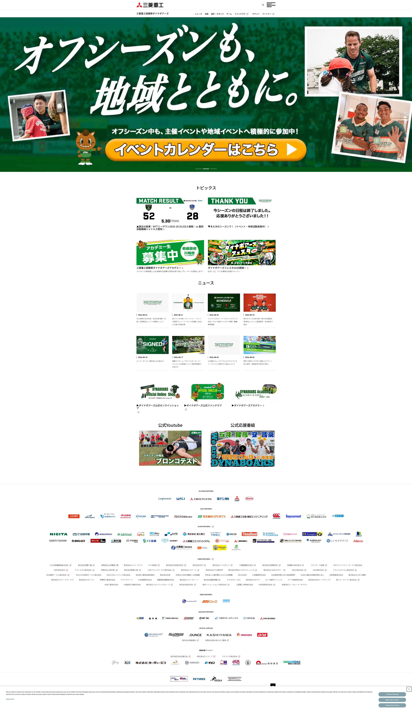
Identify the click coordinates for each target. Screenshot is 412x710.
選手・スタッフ (217, 13)
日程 (206, 13)
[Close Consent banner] (409, 689)
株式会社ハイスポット (221, 565)
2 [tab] (206, 168)
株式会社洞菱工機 (85, 565)
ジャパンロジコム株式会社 (343, 570)
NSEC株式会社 (59, 570)
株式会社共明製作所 (270, 565)
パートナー (266, 13)
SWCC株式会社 (297, 570)
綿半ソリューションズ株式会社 (215, 584)
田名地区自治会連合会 (179, 656)
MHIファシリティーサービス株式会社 (348, 565)
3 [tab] (213, 168)
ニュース (198, 13)
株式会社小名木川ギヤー (273, 570)
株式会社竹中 (198, 565)
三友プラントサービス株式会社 (160, 570)
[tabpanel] (206, 94)
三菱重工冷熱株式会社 (244, 584)
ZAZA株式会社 (318, 570)
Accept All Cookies (392, 705)
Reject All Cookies (392, 700)
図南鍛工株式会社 (294, 565)
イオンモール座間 (317, 565)
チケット (256, 13)
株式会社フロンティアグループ (158, 584)
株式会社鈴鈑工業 (131, 570)
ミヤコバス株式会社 (229, 656)
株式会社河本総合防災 (174, 565)
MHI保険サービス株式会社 (56, 575)
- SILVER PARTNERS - (204, 527)
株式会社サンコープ (204, 656)
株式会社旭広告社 (186, 584)
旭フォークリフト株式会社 (346, 579)
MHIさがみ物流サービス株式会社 (88, 575)
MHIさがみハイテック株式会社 (118, 575)
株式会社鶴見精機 (210, 579)
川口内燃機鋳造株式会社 (59, 565)
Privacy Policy (10, 699)
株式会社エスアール (188, 570)
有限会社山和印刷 (108, 570)
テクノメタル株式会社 (83, 570)
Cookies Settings (392, 694)
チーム (229, 13)
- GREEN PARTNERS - (204, 559)
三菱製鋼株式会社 (246, 565)
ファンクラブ (240, 13)
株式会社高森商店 (189, 640)
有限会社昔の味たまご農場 (215, 640)
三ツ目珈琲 (152, 565)
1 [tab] (198, 168)
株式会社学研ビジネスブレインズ (241, 570)
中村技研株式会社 (265, 584)
